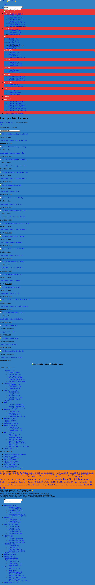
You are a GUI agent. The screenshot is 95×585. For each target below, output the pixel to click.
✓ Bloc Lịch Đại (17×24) (14, 17)
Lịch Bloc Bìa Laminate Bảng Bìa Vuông (12, 153)
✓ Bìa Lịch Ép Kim (13, 41)
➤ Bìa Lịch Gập (8, 402)
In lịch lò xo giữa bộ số (10, 466)
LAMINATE (7, 88)
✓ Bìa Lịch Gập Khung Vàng (16, 80)
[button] (5, 4)
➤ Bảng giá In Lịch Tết (11, 448)
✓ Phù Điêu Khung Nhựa (15, 86)
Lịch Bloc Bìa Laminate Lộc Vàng (10, 280)
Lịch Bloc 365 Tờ (83, 477)
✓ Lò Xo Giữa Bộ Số (13, 54)
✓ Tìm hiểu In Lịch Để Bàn (15, 441)
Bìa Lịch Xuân (28, 475)
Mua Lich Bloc (51, 479)
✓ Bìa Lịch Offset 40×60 (14, 399)
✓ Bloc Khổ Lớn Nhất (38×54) (16, 381)
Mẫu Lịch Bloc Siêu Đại (22, 485)
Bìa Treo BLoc (45, 475)
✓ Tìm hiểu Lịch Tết (13, 434)
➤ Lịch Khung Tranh (10, 422)
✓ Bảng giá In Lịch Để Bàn (15, 103)
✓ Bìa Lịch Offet (12, 39)
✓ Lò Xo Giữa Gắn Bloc (14, 56)
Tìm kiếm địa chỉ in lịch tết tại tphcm (14, 468)
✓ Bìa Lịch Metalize (13, 46)
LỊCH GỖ (7, 68)
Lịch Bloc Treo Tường (21, 479)
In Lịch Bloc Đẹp (56, 477)
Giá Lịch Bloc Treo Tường (17, 477)
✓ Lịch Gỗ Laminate (13, 91)
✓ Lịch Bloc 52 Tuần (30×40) (16, 26)
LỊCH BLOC (8, 13)
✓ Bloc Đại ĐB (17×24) (14, 374)
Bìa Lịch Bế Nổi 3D (75, 473)
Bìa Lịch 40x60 (33, 473)
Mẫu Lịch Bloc (55, 482)
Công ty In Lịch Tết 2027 (11, 458)
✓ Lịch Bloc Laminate (14, 92)
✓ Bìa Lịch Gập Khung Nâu (15, 78)
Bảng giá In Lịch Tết (10, 459)
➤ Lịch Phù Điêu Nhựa (11, 423)
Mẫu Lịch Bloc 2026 (85, 482)
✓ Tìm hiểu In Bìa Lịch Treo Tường (18, 446)
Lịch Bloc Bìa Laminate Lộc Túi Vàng (11, 268)
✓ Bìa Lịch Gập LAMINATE (16, 76)
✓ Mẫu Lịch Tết (12, 436)
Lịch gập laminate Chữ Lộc (8, 332)
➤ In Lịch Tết (8, 432)
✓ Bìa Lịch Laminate (13, 48)
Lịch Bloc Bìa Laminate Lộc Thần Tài (11, 255)
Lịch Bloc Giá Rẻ (9, 479)
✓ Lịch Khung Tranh (13, 84)
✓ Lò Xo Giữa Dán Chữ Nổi (16, 57)
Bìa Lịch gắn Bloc (86, 473)
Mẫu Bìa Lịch (59, 479)
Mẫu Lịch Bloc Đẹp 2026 (74, 485)
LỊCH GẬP (7, 74)
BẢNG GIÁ (7, 99)
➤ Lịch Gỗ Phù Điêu (10, 420)
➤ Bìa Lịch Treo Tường (11, 390)
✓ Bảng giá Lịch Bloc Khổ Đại (16, 110)
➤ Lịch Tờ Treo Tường (10, 425)
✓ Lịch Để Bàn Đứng (13, 34)
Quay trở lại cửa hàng (13, 30)
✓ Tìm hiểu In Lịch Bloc (14, 439)
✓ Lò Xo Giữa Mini (13, 52)
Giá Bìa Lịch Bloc (83, 475)
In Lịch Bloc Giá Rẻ (42, 477)
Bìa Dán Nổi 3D (22, 473)
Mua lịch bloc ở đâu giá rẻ (11, 464)
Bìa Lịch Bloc (42, 473)
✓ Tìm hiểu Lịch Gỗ (13, 445)
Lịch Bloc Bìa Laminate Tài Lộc (9, 293)
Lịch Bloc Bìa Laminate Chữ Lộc (10, 191)
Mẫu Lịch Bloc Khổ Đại (8, 485)
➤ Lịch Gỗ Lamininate (10, 418)
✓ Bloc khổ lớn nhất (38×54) (16, 24)
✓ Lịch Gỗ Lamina (13, 70)
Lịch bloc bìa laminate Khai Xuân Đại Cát (12, 217)
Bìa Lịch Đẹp (37, 475)
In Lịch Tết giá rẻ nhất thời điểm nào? (15, 454)
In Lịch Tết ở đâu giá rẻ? (11, 456)
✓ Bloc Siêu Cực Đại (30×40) (16, 23)
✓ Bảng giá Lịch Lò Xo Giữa (16, 107)
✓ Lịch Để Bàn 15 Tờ (14, 32)
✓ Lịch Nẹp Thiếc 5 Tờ (14, 64)
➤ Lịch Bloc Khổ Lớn (10, 371)
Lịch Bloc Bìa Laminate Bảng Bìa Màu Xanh (13, 140)
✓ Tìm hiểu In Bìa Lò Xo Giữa (16, 443)
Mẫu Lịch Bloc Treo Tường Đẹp (58, 485)
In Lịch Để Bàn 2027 (10, 463)
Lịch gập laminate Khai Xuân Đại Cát (11, 357)
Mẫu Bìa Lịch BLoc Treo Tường (19, 482)
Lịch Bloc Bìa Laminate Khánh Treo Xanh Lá (13, 229)
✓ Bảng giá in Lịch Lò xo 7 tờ (16, 105)
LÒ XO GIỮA (8, 50)
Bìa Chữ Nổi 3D (11, 473)
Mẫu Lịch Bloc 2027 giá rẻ (12, 461)
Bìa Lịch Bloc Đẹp (52, 473)
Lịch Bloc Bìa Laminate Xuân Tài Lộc (11, 319)
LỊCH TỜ (7, 60)
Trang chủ (3, 122)
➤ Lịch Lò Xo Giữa (10, 409)
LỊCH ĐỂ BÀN (8, 28)
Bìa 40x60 (3, 473)
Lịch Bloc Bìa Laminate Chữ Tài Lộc (11, 204)
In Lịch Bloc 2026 (29, 477)
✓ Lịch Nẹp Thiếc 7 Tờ (14, 65)
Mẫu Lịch (10, 122)
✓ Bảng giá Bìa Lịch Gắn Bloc (16, 108)
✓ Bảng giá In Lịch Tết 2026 (16, 101)
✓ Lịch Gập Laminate (13, 94)
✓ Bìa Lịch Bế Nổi (13, 42)
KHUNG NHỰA (9, 82)
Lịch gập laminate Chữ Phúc (8, 344)
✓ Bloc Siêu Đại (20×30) (14, 19)
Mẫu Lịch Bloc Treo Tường (36, 485)
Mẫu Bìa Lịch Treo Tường (41, 482)
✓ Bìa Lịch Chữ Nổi (13, 44)
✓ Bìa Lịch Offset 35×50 (14, 397)
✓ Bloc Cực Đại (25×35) (14, 21)
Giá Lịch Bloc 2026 (6, 477)
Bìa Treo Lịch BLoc (57, 475)
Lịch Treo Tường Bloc (38, 479)
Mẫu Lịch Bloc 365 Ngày (69, 482)
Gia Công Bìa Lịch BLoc (70, 475)
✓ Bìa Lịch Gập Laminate (15, 404)
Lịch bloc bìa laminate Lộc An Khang (11, 242)
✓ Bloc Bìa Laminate (13, 16)
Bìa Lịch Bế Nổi (63, 473)
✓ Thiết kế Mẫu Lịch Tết (14, 437)
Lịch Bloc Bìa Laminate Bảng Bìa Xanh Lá (13, 166)
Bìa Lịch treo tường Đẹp (16, 475)
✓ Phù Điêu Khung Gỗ (14, 72)
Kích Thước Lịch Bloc (66, 477)
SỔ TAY (6, 96)
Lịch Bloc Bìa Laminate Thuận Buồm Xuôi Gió (14, 306)
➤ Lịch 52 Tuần (8, 401)
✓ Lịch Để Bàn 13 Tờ (14, 31)
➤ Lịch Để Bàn (8, 383)
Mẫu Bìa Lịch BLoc (73, 479)
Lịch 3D (74, 477)
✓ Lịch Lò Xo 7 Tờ (13, 62)
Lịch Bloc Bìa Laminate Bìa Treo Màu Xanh (13, 178)
